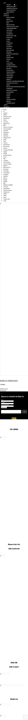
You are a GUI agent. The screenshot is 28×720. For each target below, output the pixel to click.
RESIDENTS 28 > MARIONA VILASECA (9, 381)
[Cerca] (24, 411)
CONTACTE (14, 418)
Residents (3, 384)
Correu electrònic (5, 404)
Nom (2, 399)
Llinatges (3, 402)
